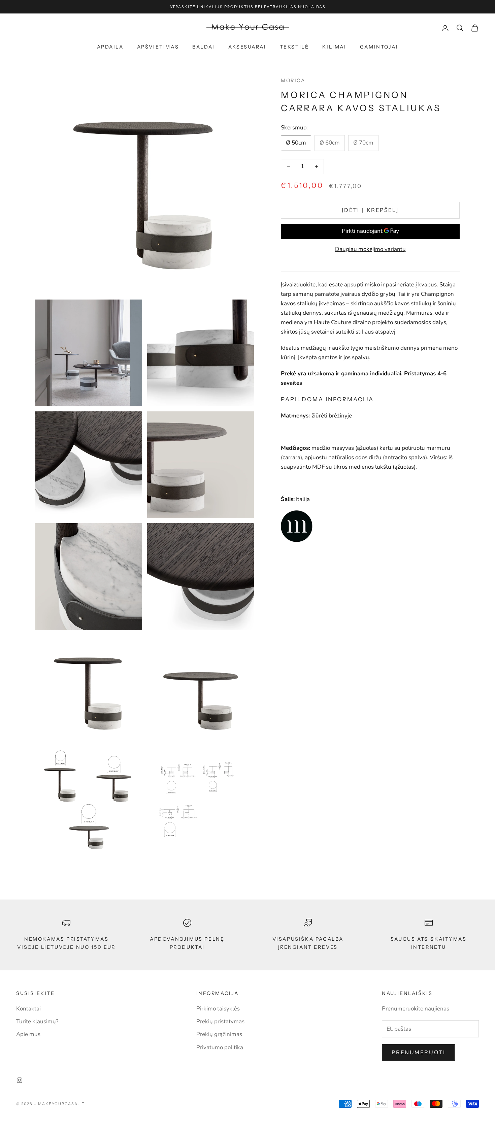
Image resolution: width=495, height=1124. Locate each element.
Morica (293, 80)
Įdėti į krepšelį (370, 210)
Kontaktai (28, 1008)
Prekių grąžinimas (219, 1034)
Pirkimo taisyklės (218, 1008)
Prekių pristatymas (220, 1021)
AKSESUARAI (247, 47)
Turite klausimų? (37, 1021)
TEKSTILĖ (294, 47)
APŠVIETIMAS (158, 47)
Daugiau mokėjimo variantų (370, 249)
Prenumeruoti (419, 1052)
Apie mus (28, 1034)
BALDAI (203, 47)
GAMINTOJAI (379, 47)
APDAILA (110, 47)
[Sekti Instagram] (19, 1080)
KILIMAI (334, 47)
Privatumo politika (219, 1047)
